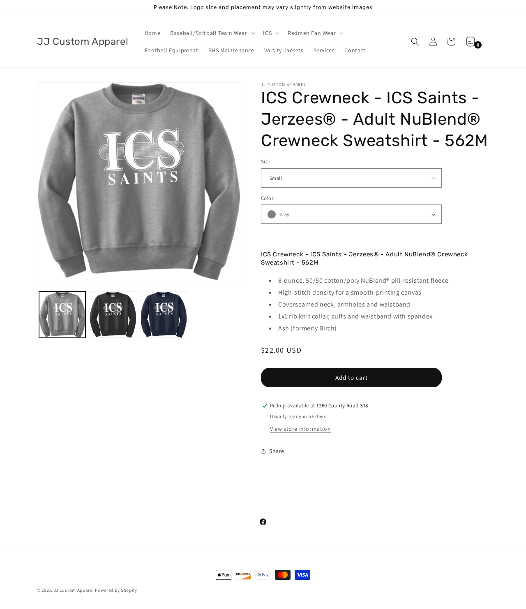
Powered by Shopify (116, 590)
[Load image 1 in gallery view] (62, 314)
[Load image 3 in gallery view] (164, 314)
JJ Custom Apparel (74, 590)
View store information (300, 428)
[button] (211, 33)
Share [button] (276, 451)
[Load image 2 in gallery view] (113, 314)
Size (265, 161)
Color (267, 198)
